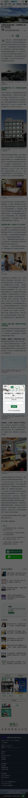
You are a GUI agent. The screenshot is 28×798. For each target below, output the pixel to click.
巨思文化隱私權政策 (16, 410)
